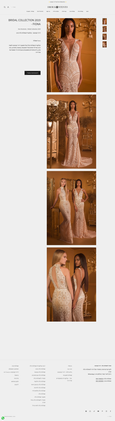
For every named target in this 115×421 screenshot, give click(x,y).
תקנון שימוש (15, 381)
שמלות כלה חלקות (39, 381)
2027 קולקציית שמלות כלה (37, 366)
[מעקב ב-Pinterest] (102, 411)
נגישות (17, 375)
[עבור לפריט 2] (104, 29)
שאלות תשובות (67, 375)
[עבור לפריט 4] (104, 44)
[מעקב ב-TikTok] (94, 411)
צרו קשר (48, 11)
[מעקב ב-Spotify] (86, 411)
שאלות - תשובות (30, 11)
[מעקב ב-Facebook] (110, 411)
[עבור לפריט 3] (104, 37)
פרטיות (16, 378)
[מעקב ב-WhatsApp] (90, 411)
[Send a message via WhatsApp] (3, 418)
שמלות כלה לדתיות (39, 388)
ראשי (87, 11)
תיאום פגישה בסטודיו (32, 73)
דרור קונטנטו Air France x (11, 372)
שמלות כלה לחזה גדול (38, 405)
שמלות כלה (80, 11)
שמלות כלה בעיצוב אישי (38, 384)
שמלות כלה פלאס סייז (38, 391)
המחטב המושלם (14, 369)
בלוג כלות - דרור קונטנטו (64, 372)
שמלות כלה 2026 (40, 369)
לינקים (17, 384)
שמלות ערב (72, 11)
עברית (14, 7)
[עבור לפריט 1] (104, 21)
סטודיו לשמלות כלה (39, 378)
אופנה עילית (56, 11)
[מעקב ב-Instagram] (106, 411)
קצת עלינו (64, 11)
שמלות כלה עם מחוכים (38, 375)
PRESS (70, 366)
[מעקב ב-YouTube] (98, 411)
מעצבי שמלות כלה (39, 397)
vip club (69, 369)
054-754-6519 (40, 11)
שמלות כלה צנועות (39, 372)
